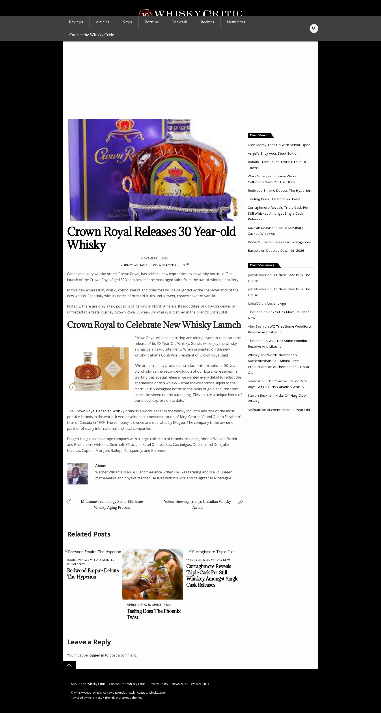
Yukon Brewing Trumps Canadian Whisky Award (197, 504)
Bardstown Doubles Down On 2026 (276, 250)
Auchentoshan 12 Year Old (288, 409)
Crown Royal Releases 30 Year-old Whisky (151, 238)
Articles (102, 22)
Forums (152, 22)
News (127, 22)
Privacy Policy (158, 684)
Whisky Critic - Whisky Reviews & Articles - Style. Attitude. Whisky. (116, 692)
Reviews (76, 22)
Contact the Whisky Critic (91, 34)
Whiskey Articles (164, 265)
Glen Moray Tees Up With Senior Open (279, 145)
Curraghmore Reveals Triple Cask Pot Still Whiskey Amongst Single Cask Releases (212, 575)
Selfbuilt (254, 409)
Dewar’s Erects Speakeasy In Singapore (279, 242)
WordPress (94, 698)
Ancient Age (276, 303)
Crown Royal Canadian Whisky (99, 411)
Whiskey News (76, 564)
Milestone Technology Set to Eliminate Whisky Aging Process (112, 504)
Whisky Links (200, 684)
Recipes (207, 22)
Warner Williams (134, 265)
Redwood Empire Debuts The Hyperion (93, 573)
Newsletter (236, 22)
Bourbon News (78, 560)
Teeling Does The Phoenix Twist (274, 199)
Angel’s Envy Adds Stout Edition (273, 153)
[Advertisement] (190, 85)
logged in (96, 655)
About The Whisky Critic (88, 684)
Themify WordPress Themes (123, 698)
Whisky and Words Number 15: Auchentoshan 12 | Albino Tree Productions (273, 361)
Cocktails (180, 22)
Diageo (179, 422)
